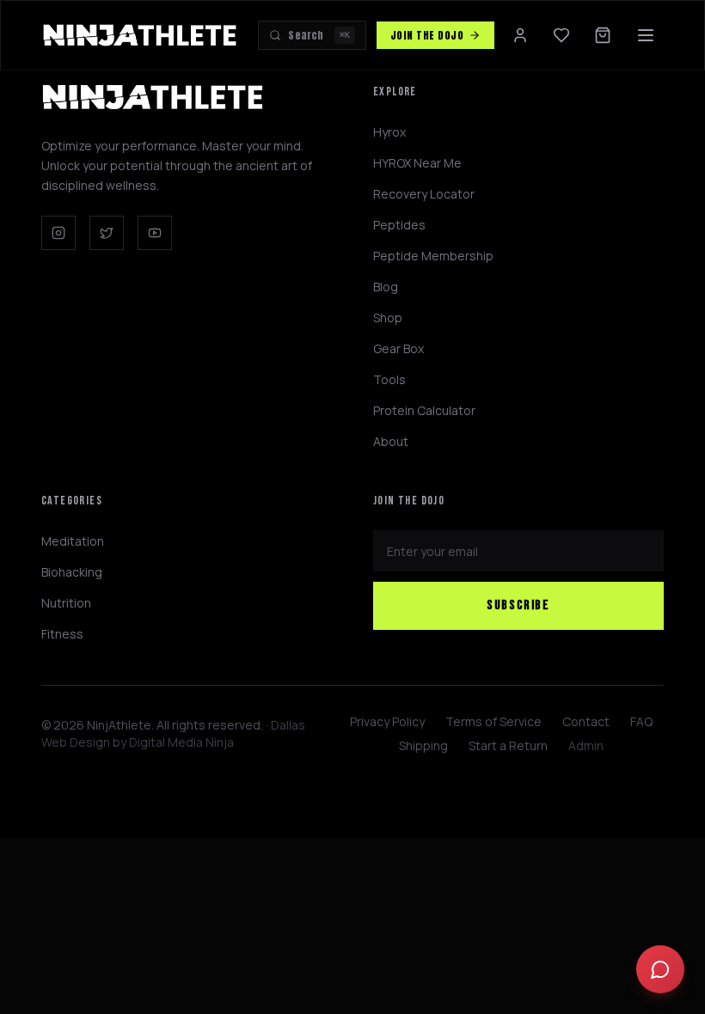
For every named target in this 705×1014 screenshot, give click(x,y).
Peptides (399, 225)
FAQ (641, 721)
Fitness (62, 634)
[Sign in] (520, 35)
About (390, 441)
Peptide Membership (433, 255)
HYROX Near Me (417, 163)
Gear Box (398, 348)
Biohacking (71, 572)
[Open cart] (602, 35)
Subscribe (518, 605)
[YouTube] (155, 233)
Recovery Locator (424, 194)
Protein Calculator (424, 410)
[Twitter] (106, 233)
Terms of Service (493, 721)
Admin (586, 745)
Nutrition (66, 603)
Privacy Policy (387, 721)
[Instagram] (58, 233)
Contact (586, 721)
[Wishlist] (561, 35)
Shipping (423, 745)
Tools (389, 379)
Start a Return (508, 745)
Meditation (72, 541)
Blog (385, 286)
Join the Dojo (426, 35)
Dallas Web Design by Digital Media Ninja (173, 733)
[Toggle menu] (645, 35)
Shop (387, 317)
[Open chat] (660, 969)
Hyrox (389, 132)
